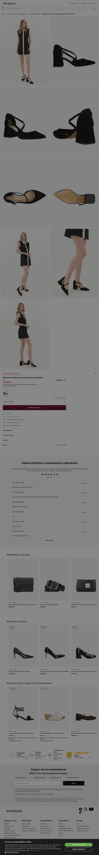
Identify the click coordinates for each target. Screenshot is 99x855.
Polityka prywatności (35, 850)
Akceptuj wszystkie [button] (78, 844)
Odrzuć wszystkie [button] (79, 849)
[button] (33, 853)
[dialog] (49, 427)
